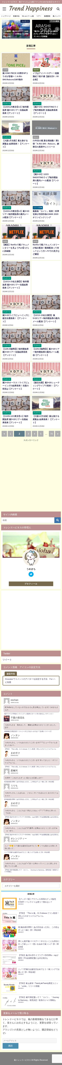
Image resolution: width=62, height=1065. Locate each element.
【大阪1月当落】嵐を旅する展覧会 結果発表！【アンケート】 (15, 144)
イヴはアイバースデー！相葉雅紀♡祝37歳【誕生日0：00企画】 (46, 76)
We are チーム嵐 (28, 16)
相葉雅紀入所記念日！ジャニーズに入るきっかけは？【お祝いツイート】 (28, 731)
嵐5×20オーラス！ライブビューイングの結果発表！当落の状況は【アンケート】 (15, 386)
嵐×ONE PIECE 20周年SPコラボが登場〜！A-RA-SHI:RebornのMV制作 (15, 76)
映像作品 (16, 16)
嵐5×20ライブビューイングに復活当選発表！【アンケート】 (15, 318)
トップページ (6, 16)
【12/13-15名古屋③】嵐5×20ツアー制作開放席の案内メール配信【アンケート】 (46, 318)
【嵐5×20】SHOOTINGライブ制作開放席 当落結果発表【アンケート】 (45, 110)
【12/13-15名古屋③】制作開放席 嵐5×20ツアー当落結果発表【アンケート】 (15, 284)
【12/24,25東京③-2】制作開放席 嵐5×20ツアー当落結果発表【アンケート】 (15, 110)
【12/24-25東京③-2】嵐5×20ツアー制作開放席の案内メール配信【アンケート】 (15, 214)
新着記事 (31, 894)
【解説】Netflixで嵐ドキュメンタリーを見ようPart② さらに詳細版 (15, 248)
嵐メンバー (57, 16)
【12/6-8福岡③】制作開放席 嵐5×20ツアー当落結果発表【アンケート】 (15, 352)
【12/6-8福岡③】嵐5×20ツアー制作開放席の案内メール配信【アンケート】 (46, 352)
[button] (5, 29)
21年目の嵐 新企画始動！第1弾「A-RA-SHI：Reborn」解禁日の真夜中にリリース (46, 144)
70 (51, 434)
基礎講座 (47, 16)
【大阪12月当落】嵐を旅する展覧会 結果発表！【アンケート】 (46, 419)
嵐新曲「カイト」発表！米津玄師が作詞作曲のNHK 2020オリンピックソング (46, 214)
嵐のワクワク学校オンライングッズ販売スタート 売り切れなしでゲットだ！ (29, 713)
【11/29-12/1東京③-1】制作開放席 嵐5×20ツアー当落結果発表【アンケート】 (15, 419)
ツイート (7, 659)
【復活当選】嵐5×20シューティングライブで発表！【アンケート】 (46, 386)
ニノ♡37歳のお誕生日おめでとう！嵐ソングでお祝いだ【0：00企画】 (27, 852)
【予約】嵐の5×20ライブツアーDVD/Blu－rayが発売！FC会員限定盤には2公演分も (31, 817)
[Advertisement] (31, 476)
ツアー (38, 16)
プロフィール (31, 584)
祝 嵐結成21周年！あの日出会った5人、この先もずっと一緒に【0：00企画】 (29, 781)
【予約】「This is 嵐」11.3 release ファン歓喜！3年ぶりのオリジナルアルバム (30, 749)
